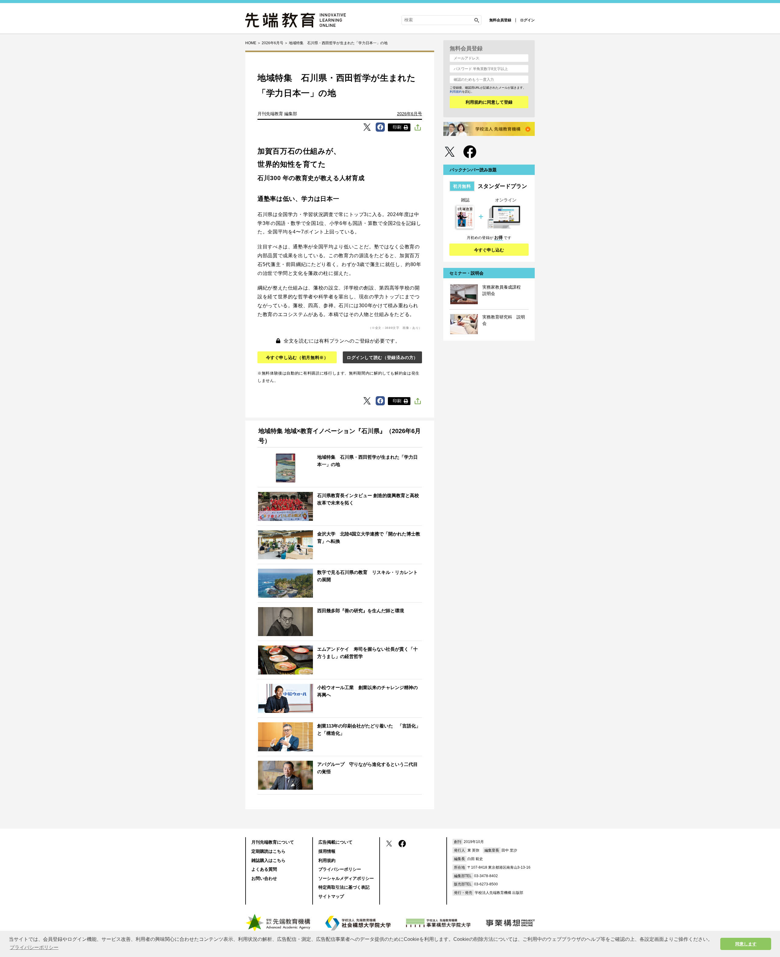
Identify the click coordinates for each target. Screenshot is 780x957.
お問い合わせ (264, 878)
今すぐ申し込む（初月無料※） (297, 357)
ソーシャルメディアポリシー (346, 878)
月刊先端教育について (272, 842)
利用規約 (456, 91)
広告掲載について (335, 842)
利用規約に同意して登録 (489, 102)
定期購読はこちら (268, 851)
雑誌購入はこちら (268, 860)
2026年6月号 (409, 113)
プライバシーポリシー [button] (34, 947)
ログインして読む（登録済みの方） (382, 357)
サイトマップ (331, 896)
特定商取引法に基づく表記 (344, 887)
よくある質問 (264, 869)
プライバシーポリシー (339, 869)
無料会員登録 (500, 20)
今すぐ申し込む (489, 249)
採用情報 (326, 851)
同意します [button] (746, 943)
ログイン (527, 20)
